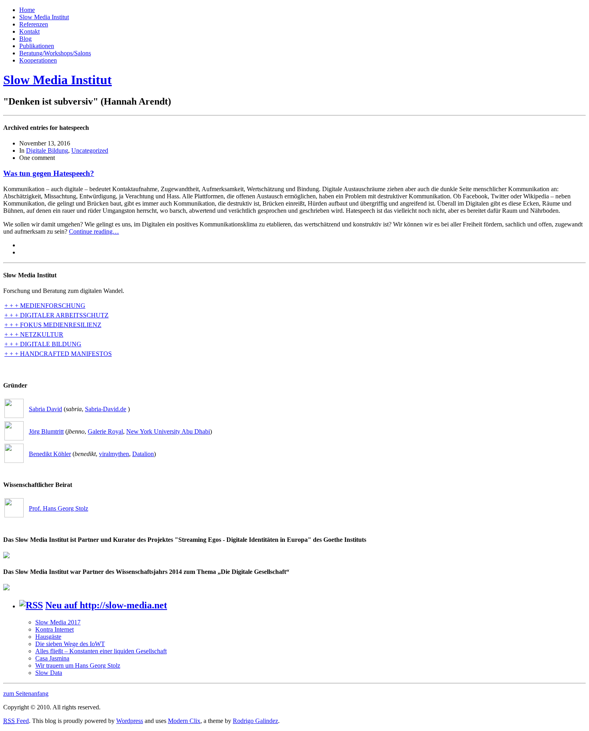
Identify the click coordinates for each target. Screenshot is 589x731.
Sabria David (45, 409)
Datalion (143, 453)
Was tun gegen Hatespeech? (48, 173)
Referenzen (33, 24)
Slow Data (48, 672)
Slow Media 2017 (58, 622)
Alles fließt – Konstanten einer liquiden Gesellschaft (101, 651)
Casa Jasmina (52, 658)
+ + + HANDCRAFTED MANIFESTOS (58, 353)
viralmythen (114, 453)
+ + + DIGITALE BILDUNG (42, 344)
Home (27, 9)
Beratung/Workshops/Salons (55, 53)
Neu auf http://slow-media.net (106, 605)
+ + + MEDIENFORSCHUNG (44, 305)
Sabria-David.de (105, 409)
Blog (25, 38)
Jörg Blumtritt (46, 431)
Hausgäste (48, 636)
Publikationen (36, 45)
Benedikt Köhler (50, 453)
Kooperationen (38, 60)
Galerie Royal (105, 431)
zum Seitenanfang (25, 693)
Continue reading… (94, 231)
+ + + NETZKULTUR (33, 334)
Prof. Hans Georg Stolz (58, 508)
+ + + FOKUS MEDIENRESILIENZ (52, 324)
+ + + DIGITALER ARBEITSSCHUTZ (56, 315)
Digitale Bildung (47, 150)
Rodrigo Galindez (255, 720)
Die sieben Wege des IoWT (70, 643)
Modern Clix (184, 720)
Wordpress (129, 720)
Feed (16, 720)
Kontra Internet (54, 629)
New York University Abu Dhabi (168, 431)
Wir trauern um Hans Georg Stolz (77, 665)
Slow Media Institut (44, 17)
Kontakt (29, 31)
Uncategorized (89, 150)
